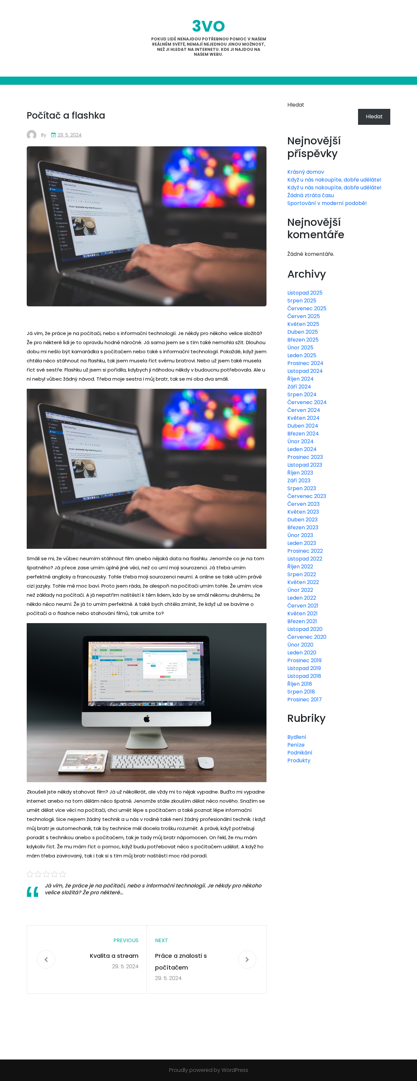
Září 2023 (298, 480)
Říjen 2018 (299, 684)
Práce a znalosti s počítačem (181, 961)
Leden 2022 (301, 598)
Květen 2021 (302, 613)
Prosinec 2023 (305, 457)
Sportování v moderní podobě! (327, 203)
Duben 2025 (302, 332)
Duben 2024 (302, 426)
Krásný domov (305, 172)
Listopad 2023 (304, 465)
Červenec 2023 (306, 496)
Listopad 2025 (305, 293)
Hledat (295, 105)
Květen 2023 (303, 512)
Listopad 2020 (305, 629)
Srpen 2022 (301, 574)
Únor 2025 (300, 347)
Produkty (298, 760)
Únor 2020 (300, 645)
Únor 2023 (300, 535)
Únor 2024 (300, 441)
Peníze (296, 745)
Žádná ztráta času (310, 195)
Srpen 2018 (301, 691)
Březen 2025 (303, 339)
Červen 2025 (303, 316)
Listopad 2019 (304, 668)
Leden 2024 (302, 449)
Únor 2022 (300, 590)
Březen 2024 (303, 433)
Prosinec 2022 (305, 551)
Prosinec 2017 (304, 699)
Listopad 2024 (305, 371)
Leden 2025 (301, 355)
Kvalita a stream (114, 956)
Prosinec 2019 (304, 660)
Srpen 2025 (301, 300)
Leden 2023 (301, 543)
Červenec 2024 (307, 402)
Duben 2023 (302, 519)
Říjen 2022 (300, 566)
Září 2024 (299, 386)
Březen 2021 (302, 621)
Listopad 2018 (304, 676)
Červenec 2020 (306, 637)
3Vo (208, 26)
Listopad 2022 (304, 558)
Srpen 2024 (302, 394)
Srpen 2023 (301, 488)
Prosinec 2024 (305, 363)
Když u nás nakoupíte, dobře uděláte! (334, 179)
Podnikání (299, 752)
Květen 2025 (303, 324)
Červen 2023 (303, 504)
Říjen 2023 (300, 472)
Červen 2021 (302, 605)
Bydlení (296, 737)
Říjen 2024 (300, 379)
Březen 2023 (302, 527)
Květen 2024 (303, 418)
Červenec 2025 (306, 308)
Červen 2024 (303, 410)
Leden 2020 (301, 652)
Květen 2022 (303, 582)
